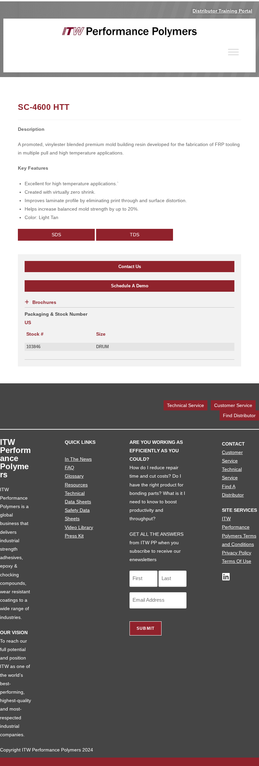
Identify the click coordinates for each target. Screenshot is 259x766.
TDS (134, 234)
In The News (78, 459)
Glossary (74, 476)
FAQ (69, 467)
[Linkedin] (226, 576)
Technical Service (185, 405)
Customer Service (233, 405)
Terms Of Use (236, 561)
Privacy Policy (236, 552)
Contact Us (129, 266)
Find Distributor (239, 415)
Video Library (79, 527)
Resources (76, 484)
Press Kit (74, 535)
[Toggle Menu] (233, 52)
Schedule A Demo (129, 285)
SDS (56, 234)
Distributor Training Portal (222, 11)
